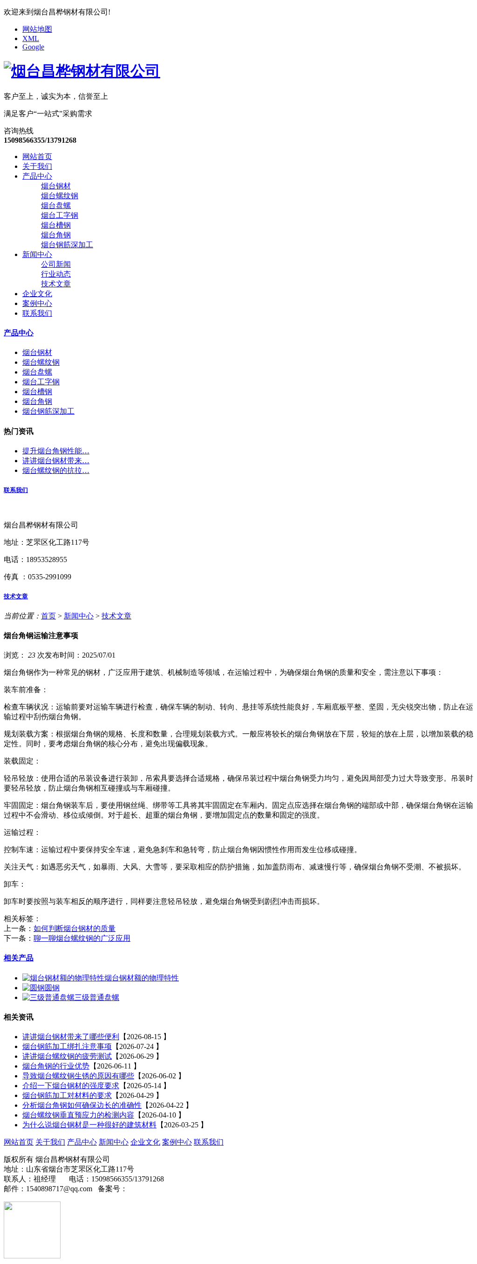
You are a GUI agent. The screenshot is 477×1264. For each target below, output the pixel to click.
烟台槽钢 (56, 225)
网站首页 (37, 156)
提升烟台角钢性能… (55, 451)
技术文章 (56, 284)
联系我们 (37, 313)
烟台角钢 (56, 235)
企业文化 (37, 294)
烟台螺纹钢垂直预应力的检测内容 (78, 1115)
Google (33, 47)
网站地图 (37, 29)
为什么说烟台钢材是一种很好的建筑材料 (89, 1125)
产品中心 (37, 176)
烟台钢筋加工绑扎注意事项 (67, 1046)
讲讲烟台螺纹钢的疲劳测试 (67, 1056)
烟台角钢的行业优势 (55, 1066)
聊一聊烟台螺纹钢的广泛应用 (82, 938)
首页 (48, 616)
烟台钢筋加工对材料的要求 (67, 1095)
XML (30, 38)
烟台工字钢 (59, 215)
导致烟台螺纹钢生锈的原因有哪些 (78, 1076)
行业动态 (56, 274)
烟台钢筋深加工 (67, 245)
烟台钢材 (56, 186)
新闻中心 (37, 254)
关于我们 (37, 166)
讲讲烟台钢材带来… (55, 461)
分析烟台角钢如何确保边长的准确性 (82, 1105)
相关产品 (19, 958)
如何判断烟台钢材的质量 (75, 928)
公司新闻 (56, 264)
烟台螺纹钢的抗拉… (55, 470)
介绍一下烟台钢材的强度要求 (70, 1086)
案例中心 (37, 303)
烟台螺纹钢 (59, 196)
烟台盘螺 (56, 205)
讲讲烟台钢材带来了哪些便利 (70, 1037)
